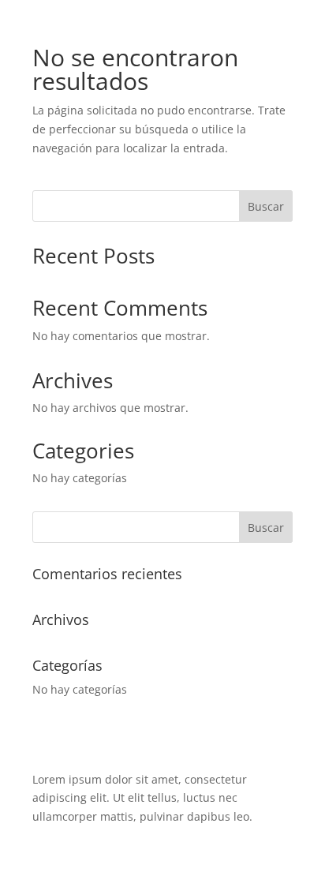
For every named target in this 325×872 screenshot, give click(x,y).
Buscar (266, 206)
